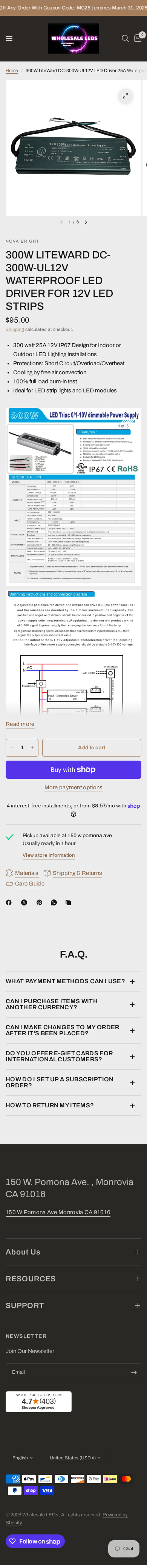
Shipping (15, 329)
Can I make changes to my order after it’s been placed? (62, 1030)
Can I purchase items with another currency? (52, 1004)
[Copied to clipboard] (69, 902)
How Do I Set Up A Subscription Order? (60, 1082)
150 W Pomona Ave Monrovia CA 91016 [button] (58, 1212)
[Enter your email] (133, 1372)
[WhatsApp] (55, 902)
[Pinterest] (41, 902)
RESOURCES (31, 1278)
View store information (49, 855)
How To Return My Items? (50, 1105)
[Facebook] (10, 902)
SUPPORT (25, 1305)
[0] (136, 38)
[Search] (125, 38)
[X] (25, 902)
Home (12, 70)
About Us (23, 1252)
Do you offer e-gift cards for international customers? (59, 1056)
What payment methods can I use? (65, 981)
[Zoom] (125, 96)
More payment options (73, 787)
